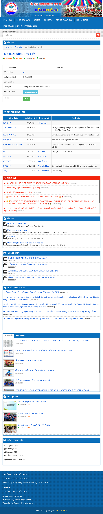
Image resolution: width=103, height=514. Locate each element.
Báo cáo (41, 152)
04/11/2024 (18, 58)
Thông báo (42, 123)
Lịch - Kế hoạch (13, 253)
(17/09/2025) (20, 211)
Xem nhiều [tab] (20, 336)
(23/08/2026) (19, 343)
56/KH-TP (7, 156)
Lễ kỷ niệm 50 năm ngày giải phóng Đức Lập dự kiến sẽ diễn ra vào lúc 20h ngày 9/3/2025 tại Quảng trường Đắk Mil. (51, 312)
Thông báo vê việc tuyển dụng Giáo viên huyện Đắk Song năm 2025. (32, 292)
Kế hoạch (42, 156)
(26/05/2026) (19, 363)
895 (34, 58)
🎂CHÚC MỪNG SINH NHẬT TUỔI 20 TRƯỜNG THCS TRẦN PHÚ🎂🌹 (34, 197)
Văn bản (37, 20)
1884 (28, 416)
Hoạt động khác (30, 26)
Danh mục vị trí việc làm (12, 145)
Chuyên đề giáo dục (64, 20)
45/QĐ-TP (7, 161)
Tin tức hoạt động (23, 20)
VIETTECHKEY (62, 511)
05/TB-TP (7, 123)
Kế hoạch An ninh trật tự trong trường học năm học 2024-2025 (32, 277)
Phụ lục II (7, 140)
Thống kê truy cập (15, 440)
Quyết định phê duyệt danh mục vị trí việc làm (25, 243)
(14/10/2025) (45, 188)
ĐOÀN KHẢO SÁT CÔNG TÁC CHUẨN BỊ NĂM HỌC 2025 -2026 (33, 271)
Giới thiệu (8, 20)
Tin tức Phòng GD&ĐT (16, 288)
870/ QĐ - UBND (9, 135)
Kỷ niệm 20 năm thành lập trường (18, 192)
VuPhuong (8, 58)
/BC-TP (6, 152)
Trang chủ (8, 47)
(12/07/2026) (19, 353)
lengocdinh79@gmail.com (21, 500)
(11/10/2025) (68, 197)
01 (24, 72)
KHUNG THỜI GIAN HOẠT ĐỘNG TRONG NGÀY (27, 258)
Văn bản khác (43, 166)
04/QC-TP (7, 166)
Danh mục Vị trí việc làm (17, 230)
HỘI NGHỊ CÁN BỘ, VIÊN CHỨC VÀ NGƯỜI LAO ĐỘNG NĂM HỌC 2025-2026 (37, 183)
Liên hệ (19, 26)
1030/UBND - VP (9, 128)
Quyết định (42, 161)
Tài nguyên (48, 20)
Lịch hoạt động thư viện (16, 223)
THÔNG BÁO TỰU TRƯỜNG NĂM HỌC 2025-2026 (28, 264)
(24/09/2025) (57, 204)
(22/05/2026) (19, 373)
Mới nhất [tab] (9, 336)
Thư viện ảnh (9, 26)
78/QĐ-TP (7, 171)
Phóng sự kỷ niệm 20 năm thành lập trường (22, 188)
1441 (28, 404)
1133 (28, 428)
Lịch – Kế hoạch (82, 20)
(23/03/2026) (19, 383)
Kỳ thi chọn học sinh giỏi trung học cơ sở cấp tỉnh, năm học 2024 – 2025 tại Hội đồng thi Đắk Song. (44, 319)
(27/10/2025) (73, 183)
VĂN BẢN (10, 43)
